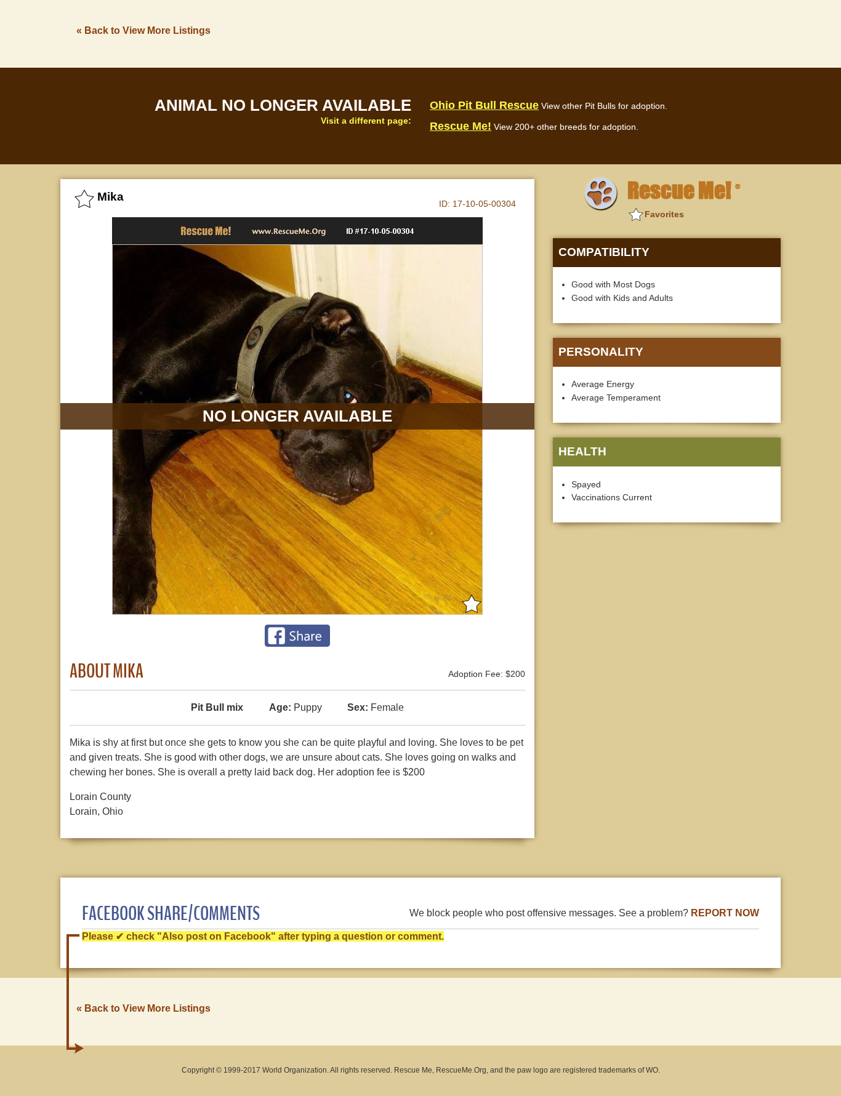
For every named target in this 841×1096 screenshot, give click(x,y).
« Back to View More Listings (143, 30)
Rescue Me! (460, 126)
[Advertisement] (556, 32)
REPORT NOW (725, 913)
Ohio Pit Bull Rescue (484, 105)
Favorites (664, 214)
